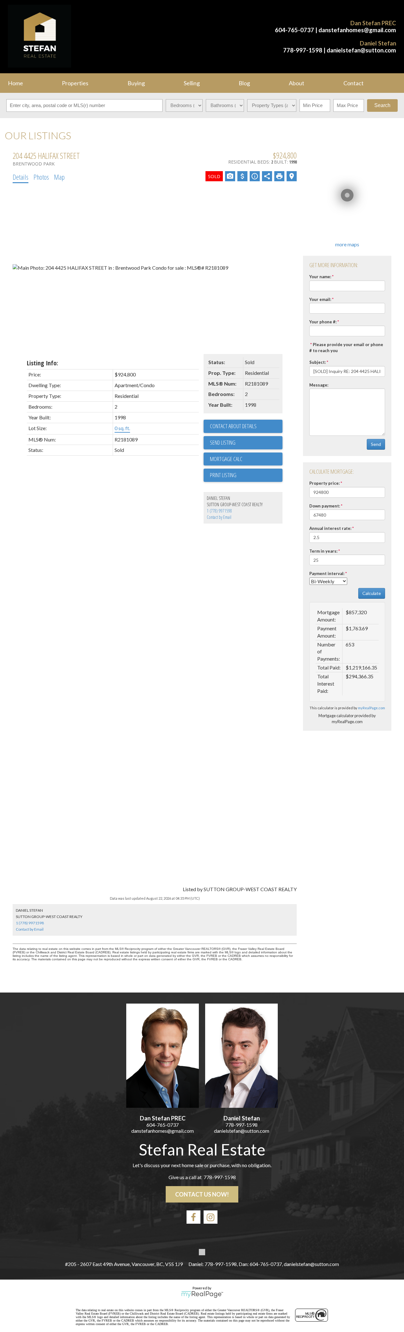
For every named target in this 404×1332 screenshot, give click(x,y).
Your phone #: (322, 321)
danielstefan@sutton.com (361, 50)
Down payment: (324, 505)
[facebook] (193, 1217)
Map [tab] (59, 177)
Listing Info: (42, 363)
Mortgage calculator (246, 459)
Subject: (317, 362)
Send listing (222, 442)
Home (15, 83)
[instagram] (210, 1217)
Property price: (324, 483)
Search (382, 105)
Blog (244, 83)
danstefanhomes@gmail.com (357, 30)
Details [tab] (20, 177)
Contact (353, 83)
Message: (318, 384)
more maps (347, 244)
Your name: (320, 276)
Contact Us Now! (202, 1194)
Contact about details (233, 426)
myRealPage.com (371, 708)
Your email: (320, 299)
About (296, 83)
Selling (192, 83)
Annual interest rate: (330, 528)
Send (376, 444)
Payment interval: (326, 573)
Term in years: (323, 551)
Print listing (223, 475)
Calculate (371, 593)
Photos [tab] (41, 177)
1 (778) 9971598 (219, 511)
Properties (75, 83)
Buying (136, 83)
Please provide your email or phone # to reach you (346, 347)
